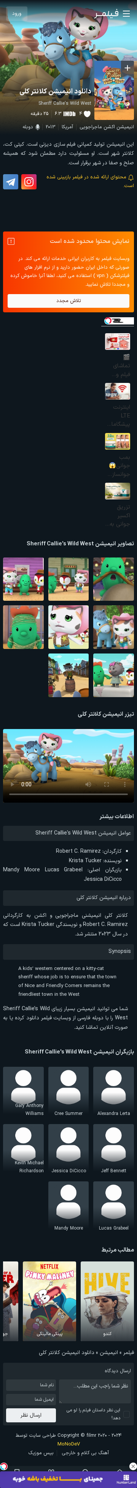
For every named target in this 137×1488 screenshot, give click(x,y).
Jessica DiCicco (103, 879)
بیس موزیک (41, 1453)
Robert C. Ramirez (78, 851)
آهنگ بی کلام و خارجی (85, 1453)
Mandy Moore (21, 870)
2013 (50, 127)
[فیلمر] (106, 14)
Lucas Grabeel (64, 870)
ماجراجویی (91, 127)
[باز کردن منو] (126, 13)
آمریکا (67, 127)
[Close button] (133, 1466)
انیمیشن (125, 127)
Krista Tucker (85, 861)
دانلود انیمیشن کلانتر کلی (55, 92)
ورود (16, 13)
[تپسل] (4, 1466)
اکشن (109, 127)
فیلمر (128, 1353)
